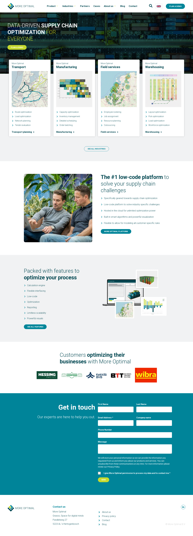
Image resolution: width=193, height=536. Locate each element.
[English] (158, 6)
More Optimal (18, 63)
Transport (19, 67)
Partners (85, 6)
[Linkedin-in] (183, 507)
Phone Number (105, 430)
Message (102, 442)
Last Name (141, 404)
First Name (103, 404)
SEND (103, 480)
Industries (67, 6)
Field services (110, 67)
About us (108, 6)
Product (51, 6)
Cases (96, 6)
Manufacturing (66, 67)
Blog (122, 6)
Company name (143, 418)
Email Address (105, 418)
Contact (133, 6)
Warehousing (154, 67)
